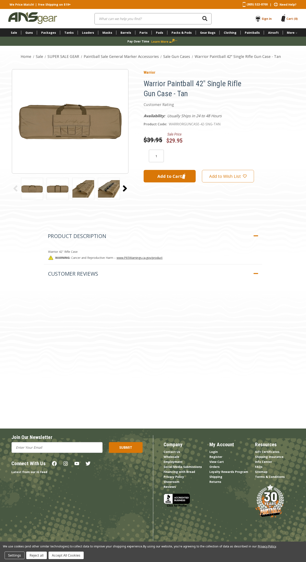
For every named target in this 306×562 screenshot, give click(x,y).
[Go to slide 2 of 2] (15, 188)
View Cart (216, 462)
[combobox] (153, 18)
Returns (215, 482)
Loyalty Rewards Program (228, 472)
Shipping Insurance (269, 457)
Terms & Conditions (270, 477)
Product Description (77, 235)
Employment (173, 462)
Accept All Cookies (66, 555)
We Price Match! (22, 4)
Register (215, 457)
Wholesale (171, 457)
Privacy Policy (174, 477)
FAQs (258, 467)
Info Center (263, 462)
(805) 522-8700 (257, 4)
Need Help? (288, 4)
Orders (214, 467)
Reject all (37, 555)
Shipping (215, 477)
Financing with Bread (179, 472)
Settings (14, 555)
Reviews (170, 487)
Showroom (171, 482)
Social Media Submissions (183, 467)
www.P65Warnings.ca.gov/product (140, 258)
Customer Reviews (73, 273)
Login (213, 452)
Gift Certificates (267, 452)
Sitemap (261, 472)
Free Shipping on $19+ (54, 4)
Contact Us (172, 452)
